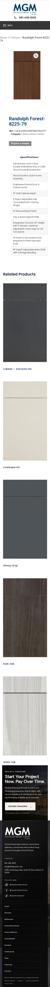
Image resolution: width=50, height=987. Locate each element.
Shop (7, 958)
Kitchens (8, 913)
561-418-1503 (10, 863)
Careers (20, 981)
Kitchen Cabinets (36, 134)
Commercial (9, 952)
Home (3, 37)
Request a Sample (20, 143)
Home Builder (10, 939)
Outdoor (8, 945)
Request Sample (10, 981)
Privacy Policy (9, 983)
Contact (8, 971)
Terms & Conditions (32, 981)
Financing (8, 965)
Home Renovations (12, 926)
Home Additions (11, 932)
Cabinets (15, 37)
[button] (35, 55)
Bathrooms (9, 919)
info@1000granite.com (14, 867)
